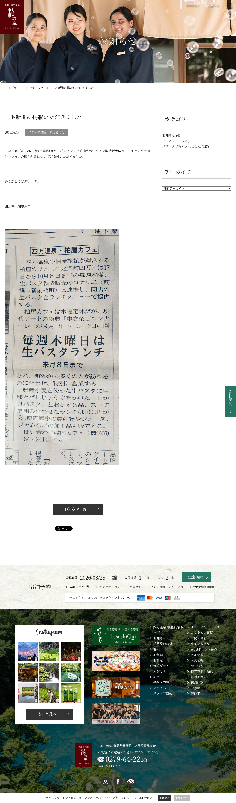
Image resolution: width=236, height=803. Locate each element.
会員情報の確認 (203, 587)
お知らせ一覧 (75, 509)
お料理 (158, 655)
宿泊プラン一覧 (79, 587)
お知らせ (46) (172, 135)
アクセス (159, 688)
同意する (164, 798)
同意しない (182, 798)
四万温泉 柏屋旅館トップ (168, 630)
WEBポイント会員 (204, 649)
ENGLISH (193, 6)
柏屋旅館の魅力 (164, 644)
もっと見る (47, 714)
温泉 (156, 649)
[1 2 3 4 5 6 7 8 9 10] (143, 577)
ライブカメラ (200, 644)
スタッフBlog (162, 693)
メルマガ (197, 655)
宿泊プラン (161, 666)
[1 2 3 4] (168, 577)
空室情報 (136, 587)
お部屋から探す (109, 587)
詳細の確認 (145, 798)
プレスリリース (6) (175, 141)
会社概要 (197, 666)
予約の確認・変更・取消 (167, 587)
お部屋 (158, 660)
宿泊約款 (197, 682)
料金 (156, 677)
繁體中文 (214, 6)
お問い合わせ (200, 638)
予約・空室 (161, 682)
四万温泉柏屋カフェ (19, 206)
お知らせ (159, 638)
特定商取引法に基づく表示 (202, 674)
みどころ (159, 671)
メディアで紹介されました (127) (185, 146)
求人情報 (197, 660)
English (196, 688)
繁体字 (195, 693)
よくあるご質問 (202, 633)
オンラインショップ (205, 627)
